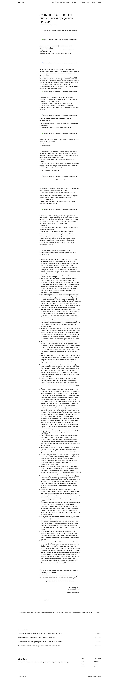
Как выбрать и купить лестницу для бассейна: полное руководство (39, 646)
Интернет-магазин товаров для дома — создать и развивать (37, 637)
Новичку (55, 24)
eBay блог (21, 2)
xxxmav (45, 24)
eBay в (77, 476)
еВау (47, 599)
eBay (48, 30)
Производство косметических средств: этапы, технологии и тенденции (40, 633)
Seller (98, 612)
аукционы (42, 599)
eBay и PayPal (50, 24)
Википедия (73, 79)
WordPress (99, 676)
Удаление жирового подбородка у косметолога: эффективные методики (40, 642)
